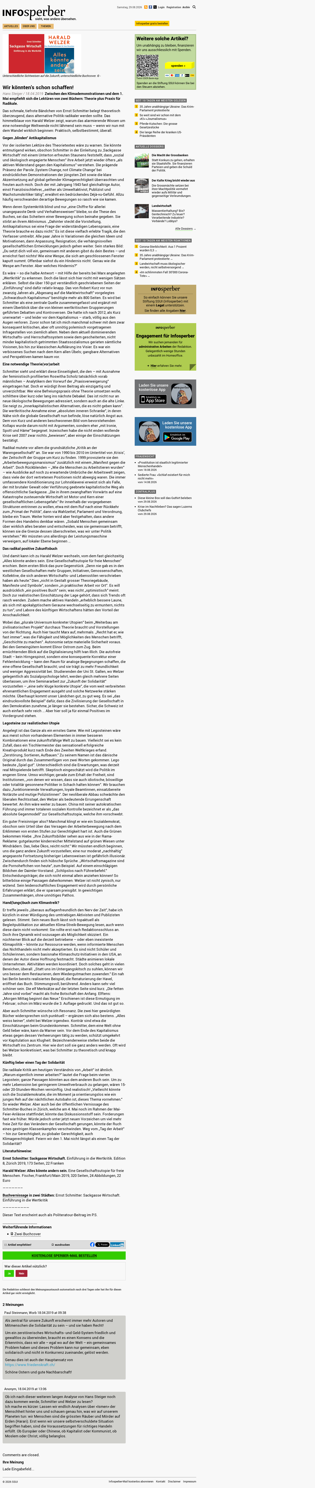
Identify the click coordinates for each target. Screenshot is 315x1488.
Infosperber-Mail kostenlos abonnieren (131, 1481)
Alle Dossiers (184, 228)
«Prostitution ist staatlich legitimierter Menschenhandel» (163, 464)
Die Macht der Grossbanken (170, 155)
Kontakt (160, 1481)
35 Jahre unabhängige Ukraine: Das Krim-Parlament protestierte (167, 108)
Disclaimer (174, 1481)
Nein (21, 1273)
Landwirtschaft (161, 206)
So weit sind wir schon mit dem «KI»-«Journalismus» (160, 117)
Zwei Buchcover (27, 1233)
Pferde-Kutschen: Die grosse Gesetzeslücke (158, 125)
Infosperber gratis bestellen (152, 23)
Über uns (29, 26)
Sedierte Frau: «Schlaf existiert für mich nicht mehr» (164, 476)
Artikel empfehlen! (19, 1245)
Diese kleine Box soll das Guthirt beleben (165, 498)
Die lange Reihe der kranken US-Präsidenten (161, 134)
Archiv (186, 7)
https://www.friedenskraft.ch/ (30, 1364)
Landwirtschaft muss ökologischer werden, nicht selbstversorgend (162, 265)
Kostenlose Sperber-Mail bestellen (64, 1255)
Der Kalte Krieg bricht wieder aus (173, 180)
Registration (174, 7)
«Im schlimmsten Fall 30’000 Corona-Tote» (164, 274)
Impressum (189, 1481)
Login (161, 7)
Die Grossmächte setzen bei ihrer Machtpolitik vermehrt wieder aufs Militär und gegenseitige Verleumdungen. (171, 190)
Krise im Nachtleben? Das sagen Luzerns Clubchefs (165, 508)
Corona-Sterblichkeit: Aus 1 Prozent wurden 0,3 (163, 248)
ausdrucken (62, 1245)
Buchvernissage (15, 1195)
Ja (9, 1273)
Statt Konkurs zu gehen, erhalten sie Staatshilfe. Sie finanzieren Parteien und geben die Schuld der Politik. (173, 165)
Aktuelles (11, 26)
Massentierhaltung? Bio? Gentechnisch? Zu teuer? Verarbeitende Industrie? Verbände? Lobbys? (168, 216)
